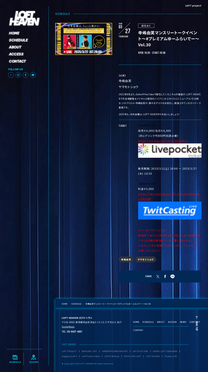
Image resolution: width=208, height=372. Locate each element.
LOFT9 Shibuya (112, 356)
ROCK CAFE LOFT (132, 356)
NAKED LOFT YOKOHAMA (165, 351)
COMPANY (138, 330)
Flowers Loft (171, 356)
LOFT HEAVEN (153, 356)
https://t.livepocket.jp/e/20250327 (163, 141)
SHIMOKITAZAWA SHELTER (115, 351)
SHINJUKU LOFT (89, 351)
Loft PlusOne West (91, 356)
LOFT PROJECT (69, 351)
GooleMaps (68, 326)
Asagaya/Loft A (69, 356)
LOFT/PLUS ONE (140, 351)
